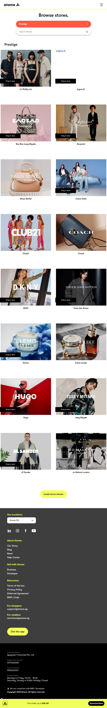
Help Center (13, 557)
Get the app (17, 631)
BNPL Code (13, 597)
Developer (12, 573)
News (10, 553)
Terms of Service (15, 585)
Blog (9, 549)
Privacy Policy (14, 589)
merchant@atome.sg (18, 618)
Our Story (12, 545)
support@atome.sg (17, 609)
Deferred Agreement (18, 593)
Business (11, 569)
